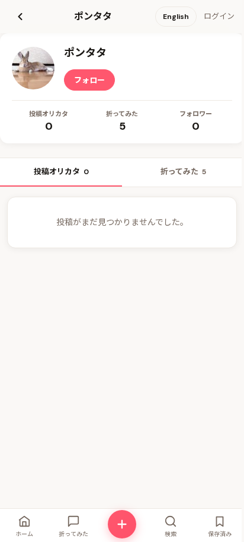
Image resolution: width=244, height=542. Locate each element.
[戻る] (20, 17)
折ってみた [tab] (183, 171)
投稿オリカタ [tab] (61, 171)
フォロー (89, 80)
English (176, 16)
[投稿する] (122, 524)
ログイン (219, 16)
